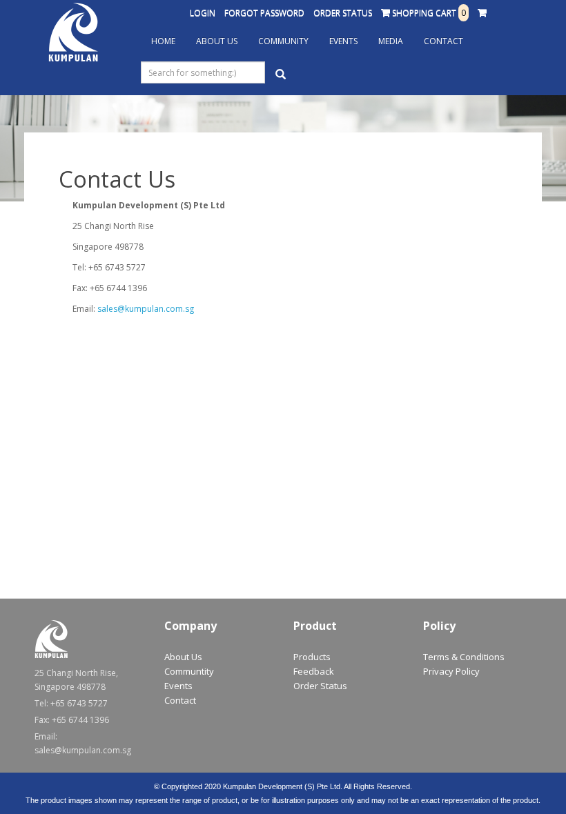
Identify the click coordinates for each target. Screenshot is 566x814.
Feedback (313, 671)
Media (390, 41)
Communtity (189, 671)
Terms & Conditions (464, 657)
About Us (216, 41)
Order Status (342, 13)
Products (312, 657)
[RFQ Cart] (482, 13)
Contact (443, 41)
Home (163, 41)
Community (283, 41)
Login (202, 13)
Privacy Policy (451, 671)
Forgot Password (264, 13)
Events (343, 41)
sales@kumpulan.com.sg (145, 309)
